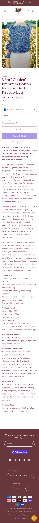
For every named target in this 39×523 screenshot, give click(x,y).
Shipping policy (27, 515)
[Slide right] (24, 72)
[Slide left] (14, 72)
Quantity (5, 115)
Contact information (21, 518)
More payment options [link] (19, 142)
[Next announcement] (34, 3)
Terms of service (14, 515)
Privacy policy (29, 511)
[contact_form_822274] (34, 518)
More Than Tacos (18, 508)
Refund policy (17, 511)
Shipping (4, 101)
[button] (4, 10)
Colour (4, 105)
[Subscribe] (32, 444)
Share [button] (6, 418)
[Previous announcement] (4, 3)
